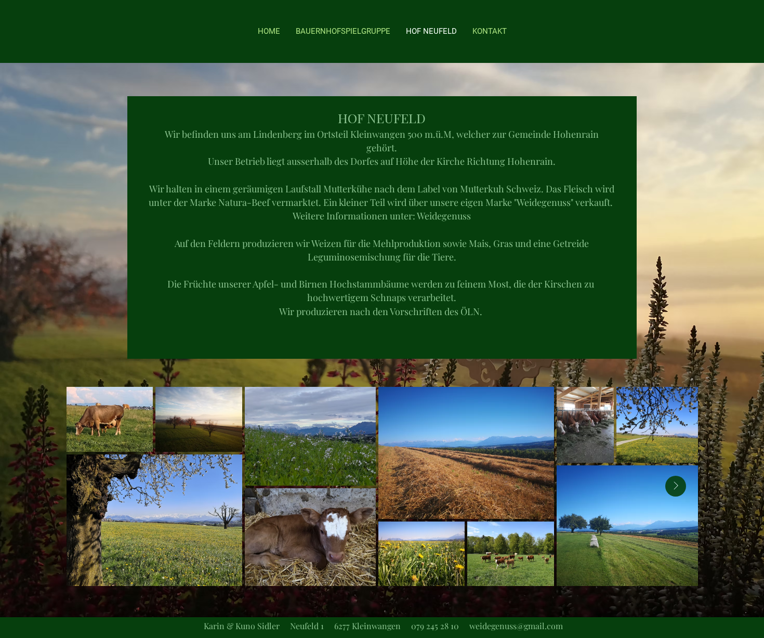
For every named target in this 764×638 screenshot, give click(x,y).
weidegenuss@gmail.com (516, 625)
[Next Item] (675, 486)
